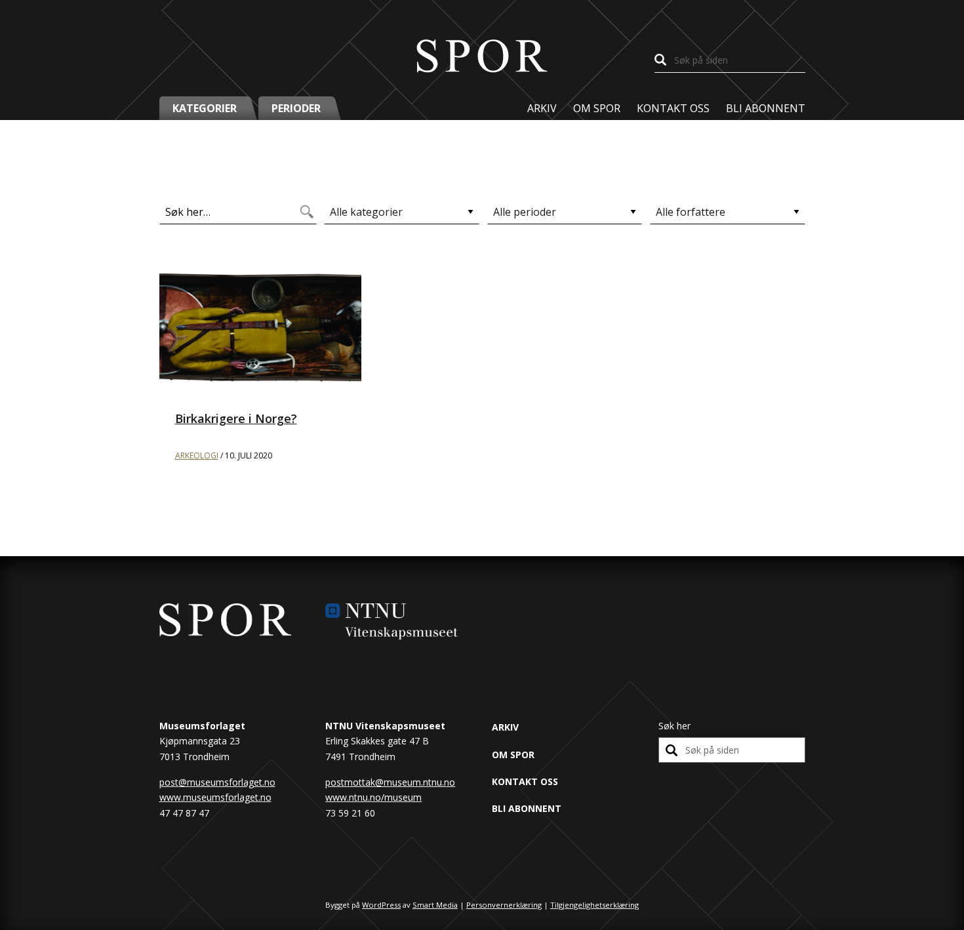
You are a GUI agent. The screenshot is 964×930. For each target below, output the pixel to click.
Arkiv (542, 108)
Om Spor (596, 108)
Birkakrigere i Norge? (236, 418)
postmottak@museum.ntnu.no (390, 782)
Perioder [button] (296, 108)
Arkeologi (196, 455)
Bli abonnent (765, 108)
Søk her (674, 725)
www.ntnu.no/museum (373, 797)
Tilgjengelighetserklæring (594, 905)
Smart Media (435, 905)
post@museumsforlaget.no (217, 782)
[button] (208, 108)
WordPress (381, 905)
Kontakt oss (673, 108)
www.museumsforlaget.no (215, 797)
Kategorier (204, 108)
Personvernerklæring (504, 905)
